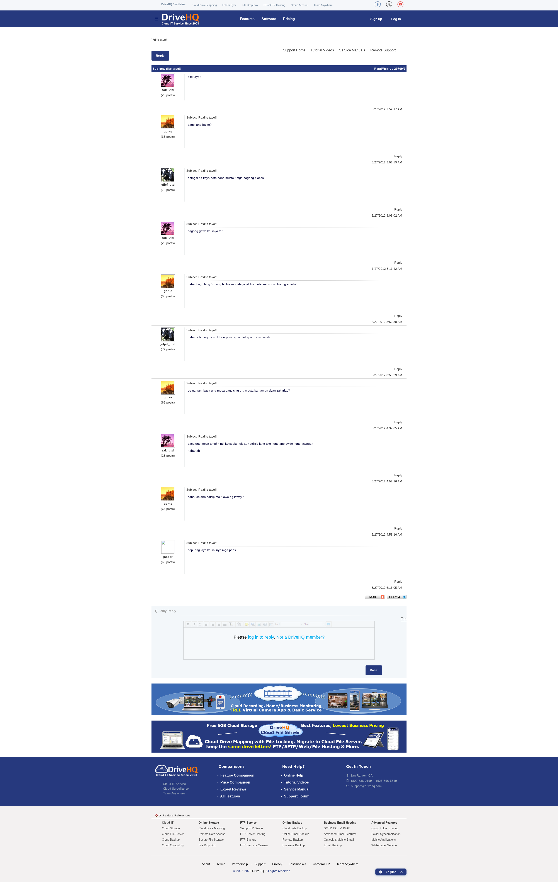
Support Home (294, 50)
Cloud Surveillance (176, 788)
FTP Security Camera (254, 845)
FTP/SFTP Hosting (274, 5)
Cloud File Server (173, 834)
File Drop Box (250, 5)
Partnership (240, 864)
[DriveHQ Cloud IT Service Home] (177, 19)
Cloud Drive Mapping (204, 5)
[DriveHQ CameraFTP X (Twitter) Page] (389, 4)
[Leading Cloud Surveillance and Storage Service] (279, 699)
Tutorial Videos (322, 50)
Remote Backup (292, 839)
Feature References (176, 815)
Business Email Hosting (340, 822)
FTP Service (248, 822)
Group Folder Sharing (384, 828)
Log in (396, 19)
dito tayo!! (161, 39)
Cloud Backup (171, 839)
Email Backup (333, 845)
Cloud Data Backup (294, 828)
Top (404, 619)
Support (260, 864)
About (206, 864)
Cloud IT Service (174, 783)
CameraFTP (321, 864)
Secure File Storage (211, 839)
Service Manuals (352, 50)
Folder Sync (229, 5)
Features (247, 19)
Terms (221, 864)
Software (269, 19)
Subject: (159, 68)
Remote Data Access (212, 834)
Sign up (376, 19)
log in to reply (261, 637)
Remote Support (383, 50)
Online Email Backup (295, 834)
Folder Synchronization (385, 834)
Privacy (277, 864)
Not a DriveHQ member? (300, 637)
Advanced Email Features (340, 834)
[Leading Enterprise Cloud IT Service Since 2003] (279, 736)
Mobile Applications (383, 839)
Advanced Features (384, 822)
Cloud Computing (173, 845)
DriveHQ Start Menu (173, 4)
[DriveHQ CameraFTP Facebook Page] (378, 4)
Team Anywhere (323, 5)
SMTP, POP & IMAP (337, 828)
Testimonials (297, 864)
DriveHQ (258, 871)
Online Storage (209, 822)
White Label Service (384, 845)
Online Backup (292, 822)
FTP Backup (248, 839)
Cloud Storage (171, 828)
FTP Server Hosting (252, 834)
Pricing (289, 19)
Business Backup (293, 845)
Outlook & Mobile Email (339, 839)
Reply (160, 55)
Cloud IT (168, 822)
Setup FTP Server (251, 828)
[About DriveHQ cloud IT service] (176, 772)
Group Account (299, 5)
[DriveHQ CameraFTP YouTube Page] (400, 4)
